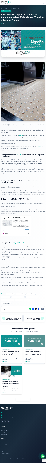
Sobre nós (3, 428)
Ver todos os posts (22, 399)
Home (2, 8)
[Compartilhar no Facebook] (33, 309)
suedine (21, 135)
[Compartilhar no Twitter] (36, 309)
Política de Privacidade (5, 453)
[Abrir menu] (44, 2)
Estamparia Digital (12, 8)
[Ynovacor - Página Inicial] (6, 2)
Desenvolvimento (4, 434)
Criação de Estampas (5, 444)
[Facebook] (2, 421)
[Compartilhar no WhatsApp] (30, 309)
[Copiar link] (42, 309)
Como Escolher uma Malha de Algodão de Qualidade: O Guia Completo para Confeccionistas (33, 353)
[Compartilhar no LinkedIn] (39, 309)
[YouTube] (8, 421)
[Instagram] (5, 421)
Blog (6, 8)
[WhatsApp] (43, 456)
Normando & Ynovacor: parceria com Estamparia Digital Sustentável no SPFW (10, 353)
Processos (3, 432)
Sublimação (3, 442)
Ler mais (4, 361)
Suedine (19, 155)
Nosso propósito (4, 430)
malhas (13, 186)
